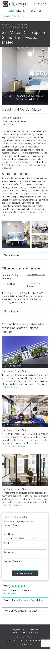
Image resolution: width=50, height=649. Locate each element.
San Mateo (22, 25)
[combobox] (40, 3)
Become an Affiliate (25, 637)
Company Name (11, 525)
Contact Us (12, 640)
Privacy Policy (35, 640)
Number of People (12, 561)
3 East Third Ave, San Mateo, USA (19, 521)
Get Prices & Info (25, 573)
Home (4, 25)
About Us (23, 640)
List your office (25, 644)
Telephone (8, 552)
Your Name (9, 534)
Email (6, 543)
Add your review (9, 593)
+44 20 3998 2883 (28, 11)
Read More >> (11, 387)
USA (12, 25)
